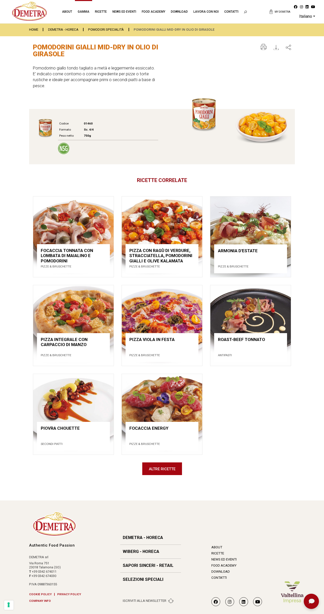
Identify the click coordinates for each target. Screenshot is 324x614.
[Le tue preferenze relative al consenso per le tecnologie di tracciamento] (9, 605)
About (67, 11)
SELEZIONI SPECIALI (143, 579)
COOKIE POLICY (40, 594)
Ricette (101, 11)
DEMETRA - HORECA (63, 29)
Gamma (83, 11)
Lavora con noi (206, 11)
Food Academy (153, 11)
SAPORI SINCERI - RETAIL (148, 565)
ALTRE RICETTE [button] (162, 469)
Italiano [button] (305, 16)
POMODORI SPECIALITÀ (106, 29)
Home (33, 29)
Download (179, 11)
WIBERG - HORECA (141, 551)
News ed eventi (124, 11)
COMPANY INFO (40, 601)
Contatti (231, 11)
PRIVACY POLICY (69, 594)
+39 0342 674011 (44, 571)
